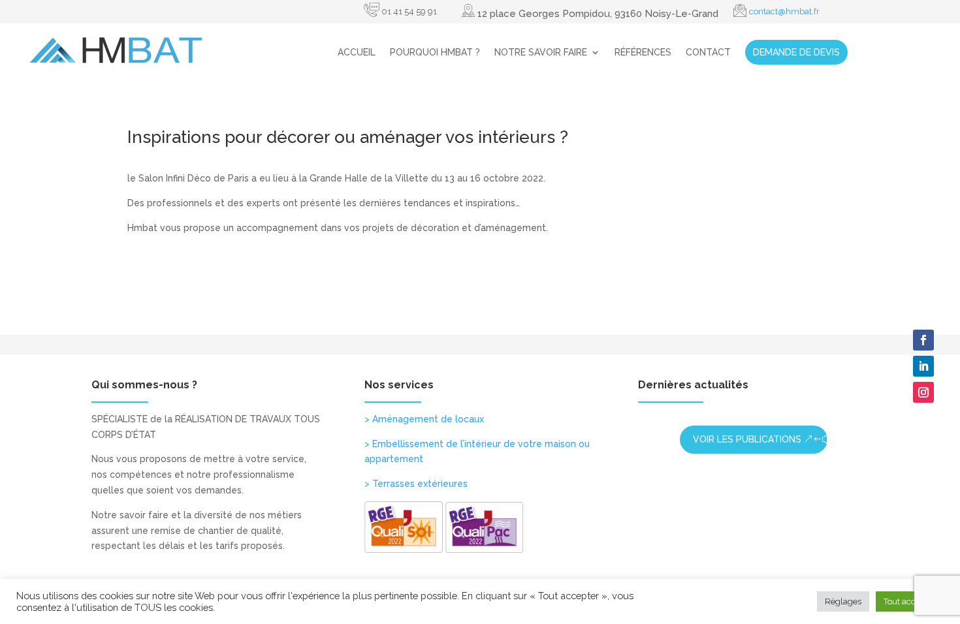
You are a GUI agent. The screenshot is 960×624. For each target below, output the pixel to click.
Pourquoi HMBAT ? (435, 52)
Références (643, 52)
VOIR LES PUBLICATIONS (747, 439)
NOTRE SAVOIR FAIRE (540, 52)
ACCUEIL (357, 52)
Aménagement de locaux (424, 419)
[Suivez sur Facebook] (923, 340)
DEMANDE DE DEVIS (796, 52)
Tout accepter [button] (910, 601)
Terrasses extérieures (416, 483)
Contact (708, 52)
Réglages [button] (843, 601)
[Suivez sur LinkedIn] (923, 366)
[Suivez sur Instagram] (923, 392)
